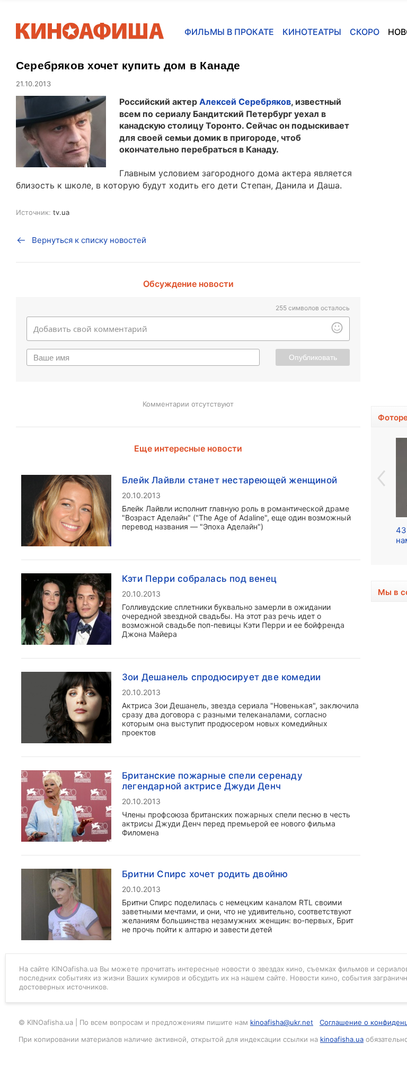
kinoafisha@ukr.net (281, 1022)
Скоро (364, 31)
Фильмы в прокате (229, 31)
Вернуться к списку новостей (89, 240)
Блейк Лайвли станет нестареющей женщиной (229, 480)
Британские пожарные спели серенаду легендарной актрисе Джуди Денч (212, 780)
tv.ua (61, 212)
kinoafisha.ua (342, 1039)
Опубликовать (313, 357)
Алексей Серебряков (245, 101)
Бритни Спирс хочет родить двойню (205, 874)
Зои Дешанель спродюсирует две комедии (221, 677)
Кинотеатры (311, 31)
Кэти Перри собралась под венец (199, 578)
